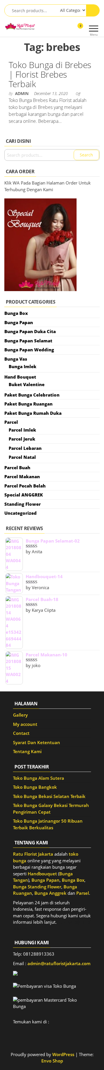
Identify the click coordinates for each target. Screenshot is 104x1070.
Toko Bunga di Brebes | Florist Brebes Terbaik (50, 74)
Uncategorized (20, 513)
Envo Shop (52, 1061)
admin (22, 93)
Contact (21, 733)
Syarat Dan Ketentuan (36, 742)
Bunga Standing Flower (37, 887)
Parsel (82, 893)
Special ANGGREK (23, 495)
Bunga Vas (15, 359)
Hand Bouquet (20, 377)
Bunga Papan (18, 322)
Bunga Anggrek (50, 893)
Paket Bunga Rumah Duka (33, 413)
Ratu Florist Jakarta (33, 854)
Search (86, 155)
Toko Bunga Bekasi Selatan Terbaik (49, 796)
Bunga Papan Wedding (29, 350)
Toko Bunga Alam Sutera (38, 778)
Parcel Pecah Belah (25, 486)
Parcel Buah (17, 467)
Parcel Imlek (22, 430)
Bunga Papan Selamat (28, 341)
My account (25, 724)
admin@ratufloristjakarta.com (58, 963)
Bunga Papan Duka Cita (30, 331)
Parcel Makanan (22, 476)
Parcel (11, 422)
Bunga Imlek (22, 366)
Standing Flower (22, 504)
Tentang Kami (27, 751)
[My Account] (70, 29)
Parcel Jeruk (22, 439)
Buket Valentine (26, 384)
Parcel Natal (22, 457)
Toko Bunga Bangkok (35, 787)
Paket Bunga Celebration (32, 395)
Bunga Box (16, 313)
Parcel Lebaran (25, 448)
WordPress (63, 1054)
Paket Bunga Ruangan (28, 404)
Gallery (20, 715)
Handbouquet (42, 874)
